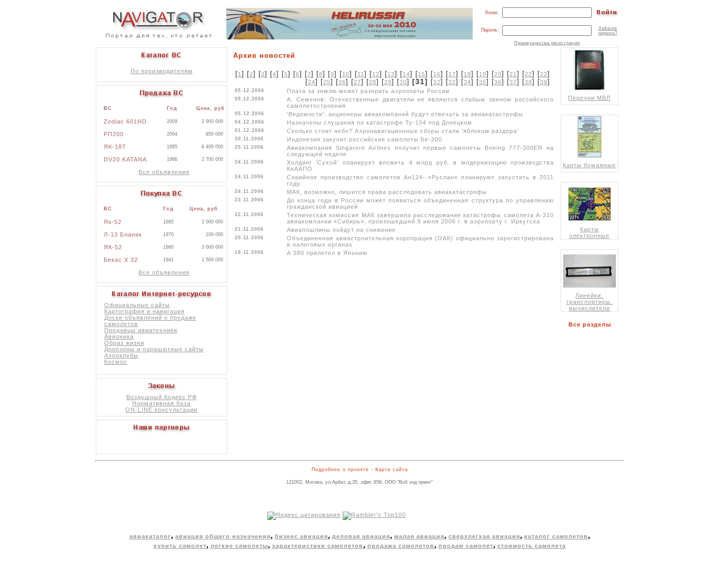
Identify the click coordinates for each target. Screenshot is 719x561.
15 (421, 74)
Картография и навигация (144, 311)
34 (467, 82)
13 (391, 74)
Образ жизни (124, 343)
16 (437, 74)
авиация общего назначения (223, 536)
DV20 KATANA (125, 159)
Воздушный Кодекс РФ (161, 397)
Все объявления (163, 172)
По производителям (162, 71)
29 (388, 82)
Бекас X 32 (121, 260)
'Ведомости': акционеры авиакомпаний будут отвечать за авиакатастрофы (405, 114)
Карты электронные (589, 232)
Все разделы (591, 324)
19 (482, 74)
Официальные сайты (137, 305)
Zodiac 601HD (125, 121)
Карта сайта (391, 469)
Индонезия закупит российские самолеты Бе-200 (364, 139)
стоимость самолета (531, 546)
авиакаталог (150, 536)
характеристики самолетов (317, 546)
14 (406, 74)
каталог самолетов (556, 536)
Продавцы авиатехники (140, 330)
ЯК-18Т (115, 147)
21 (513, 74)
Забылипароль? (607, 30)
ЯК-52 (113, 247)
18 (467, 74)
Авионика (119, 336)
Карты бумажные (589, 165)
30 (403, 82)
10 (345, 74)
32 (437, 82)
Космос (115, 362)
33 (452, 82)
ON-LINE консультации (161, 409)
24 (311, 82)
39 (543, 82)
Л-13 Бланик (123, 234)
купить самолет (180, 546)
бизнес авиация (301, 536)
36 (498, 82)
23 (543, 74)
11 (360, 74)
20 (498, 74)
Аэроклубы (121, 355)
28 (372, 82)
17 (452, 74)
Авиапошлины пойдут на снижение (341, 230)
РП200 (114, 134)
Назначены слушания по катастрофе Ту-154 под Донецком (379, 122)
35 (482, 82)
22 (528, 74)
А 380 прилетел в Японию (327, 253)
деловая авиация (361, 536)
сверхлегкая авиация (484, 536)
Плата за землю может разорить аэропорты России (368, 91)
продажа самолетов (400, 546)
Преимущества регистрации (547, 42)
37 (513, 82)
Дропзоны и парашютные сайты (154, 349)
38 (528, 82)
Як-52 (113, 222)
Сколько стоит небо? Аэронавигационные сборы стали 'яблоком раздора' (402, 131)
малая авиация (419, 536)
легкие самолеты (239, 546)
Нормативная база (161, 403)
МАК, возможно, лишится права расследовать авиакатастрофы (387, 192)
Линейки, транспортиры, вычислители (589, 301)
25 (327, 82)
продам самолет (465, 546)
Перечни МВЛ (589, 98)
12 (376, 74)
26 (342, 82)
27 (357, 82)
